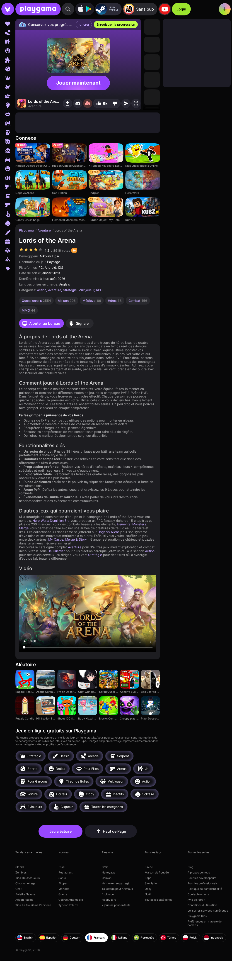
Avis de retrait (196, 899)
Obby (148, 888)
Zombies (21, 872)
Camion (107, 878)
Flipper (62, 883)
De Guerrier (56, 551)
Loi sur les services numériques (208, 910)
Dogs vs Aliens (109, 532)
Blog (190, 867)
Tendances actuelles (28, 852)
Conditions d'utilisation (202, 905)
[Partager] (125, 103)
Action (41, 290)
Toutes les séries (198, 852)
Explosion (108, 894)
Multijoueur (86, 290)
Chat (18, 888)
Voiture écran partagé (116, 883)
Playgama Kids (197, 916)
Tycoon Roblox (68, 905)
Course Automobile (70, 899)
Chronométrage (25, 883)
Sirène (149, 867)
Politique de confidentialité (205, 888)
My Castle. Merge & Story (67, 539)
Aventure (45, 230)
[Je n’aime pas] (115, 103)
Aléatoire (107, 852)
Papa (148, 878)
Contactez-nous (198, 894)
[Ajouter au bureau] (67, 103)
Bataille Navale (25, 894)
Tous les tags (153, 852)
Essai (61, 867)
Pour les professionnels (203, 883)
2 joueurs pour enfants (116, 905)
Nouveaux (65, 852)
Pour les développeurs (202, 878)
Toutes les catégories (158, 899)
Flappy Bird (109, 899)
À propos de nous (199, 872)
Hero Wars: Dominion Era (51, 520)
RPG (99, 290)
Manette (63, 888)
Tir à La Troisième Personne (33, 905)
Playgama (27, 230)
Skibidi (19, 867)
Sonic (62, 878)
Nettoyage (108, 872)
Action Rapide (24, 899)
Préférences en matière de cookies (205, 923)
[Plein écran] (135, 103)
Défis (105, 867)
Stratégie (70, 290)
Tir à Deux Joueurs (27, 878)
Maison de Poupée (157, 872)
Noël (148, 894)
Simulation (151, 883)
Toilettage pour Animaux (117, 888)
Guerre (62, 894)
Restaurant (65, 872)
